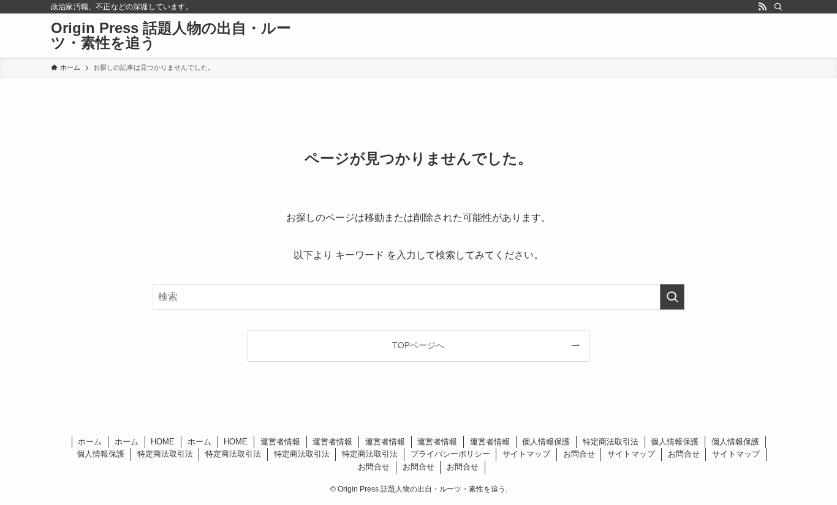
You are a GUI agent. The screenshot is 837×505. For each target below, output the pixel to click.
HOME (163, 441)
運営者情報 (280, 441)
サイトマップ (526, 453)
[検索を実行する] (672, 297)
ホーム (90, 441)
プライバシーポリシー (450, 453)
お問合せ (579, 453)
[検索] (778, 6)
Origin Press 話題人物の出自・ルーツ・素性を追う (171, 35)
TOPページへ (418, 345)
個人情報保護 (546, 441)
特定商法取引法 (610, 441)
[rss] (762, 6)
